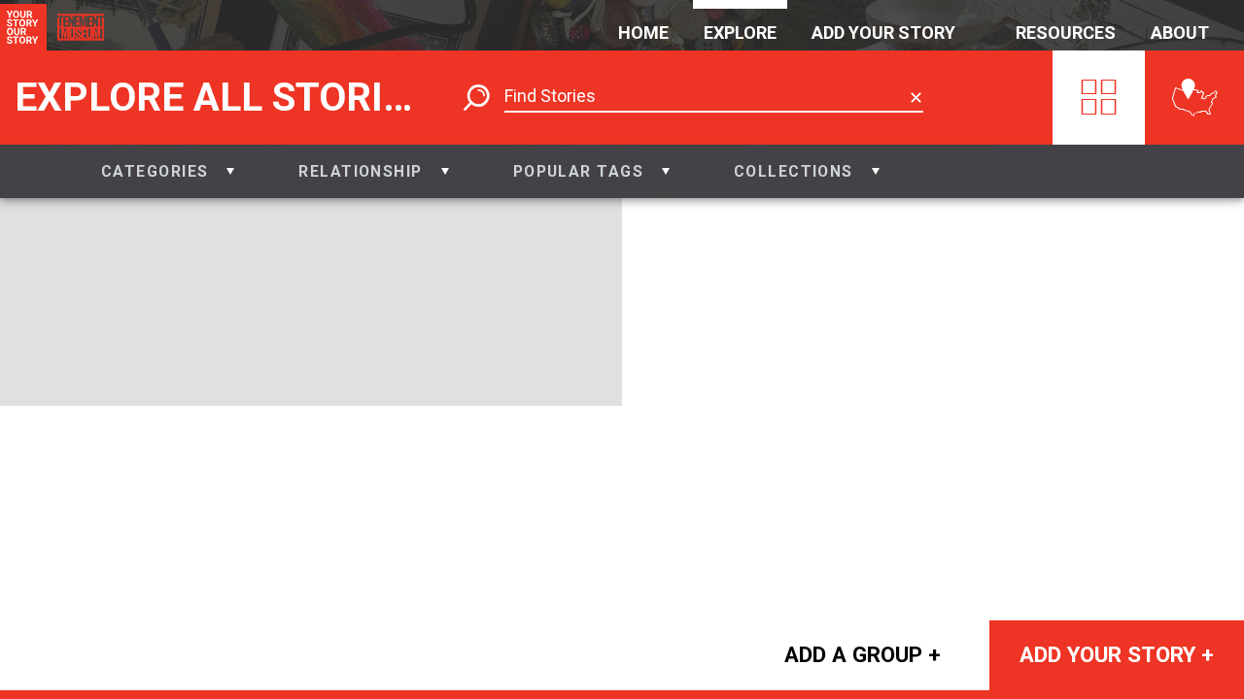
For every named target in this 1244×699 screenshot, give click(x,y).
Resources (1066, 32)
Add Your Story (883, 32)
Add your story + (1116, 654)
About (1180, 32)
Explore (740, 32)
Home (643, 32)
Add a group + (862, 654)
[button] (168, 171)
